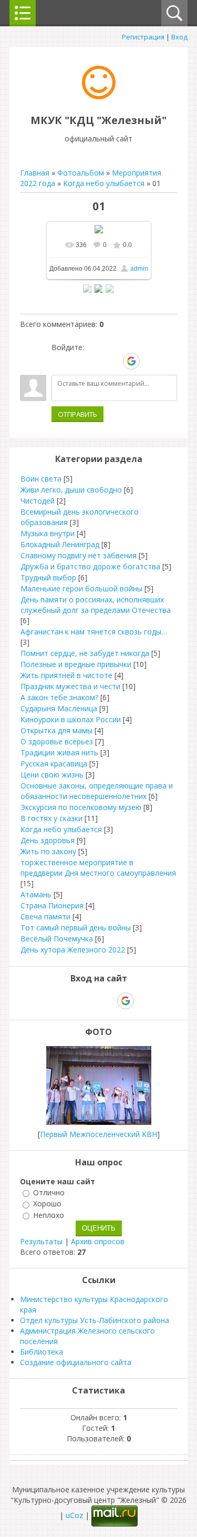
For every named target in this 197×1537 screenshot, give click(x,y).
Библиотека (41, 1352)
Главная (34, 173)
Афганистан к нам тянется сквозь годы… (93, 632)
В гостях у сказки (51, 818)
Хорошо (47, 1204)
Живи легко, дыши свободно (71, 490)
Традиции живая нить (59, 752)
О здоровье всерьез (56, 741)
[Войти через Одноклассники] (150, 361)
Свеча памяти (45, 916)
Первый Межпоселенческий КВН (98, 1134)
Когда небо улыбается (103, 183)
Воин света (40, 479)
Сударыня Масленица (58, 708)
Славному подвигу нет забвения (78, 555)
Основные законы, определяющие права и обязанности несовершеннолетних (96, 791)
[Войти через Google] (131, 361)
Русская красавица (53, 763)
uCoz (74, 1515)
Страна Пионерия (52, 905)
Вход (179, 37)
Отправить (77, 414)
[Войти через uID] (59, 361)
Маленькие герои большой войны (81, 588)
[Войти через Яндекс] (113, 361)
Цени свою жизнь (52, 775)
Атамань (35, 894)
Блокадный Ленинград (59, 544)
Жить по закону (48, 851)
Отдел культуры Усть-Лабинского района (94, 1320)
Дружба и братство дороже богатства (90, 566)
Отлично (49, 1192)
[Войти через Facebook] (95, 361)
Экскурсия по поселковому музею (80, 807)
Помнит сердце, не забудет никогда (84, 653)
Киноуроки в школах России (70, 719)
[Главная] (99, 96)
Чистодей (37, 501)
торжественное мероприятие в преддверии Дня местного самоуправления (98, 867)
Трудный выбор (48, 577)
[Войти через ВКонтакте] (77, 361)
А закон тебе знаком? (59, 697)
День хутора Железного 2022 (72, 950)
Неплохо (48, 1215)
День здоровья (47, 840)
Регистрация (143, 37)
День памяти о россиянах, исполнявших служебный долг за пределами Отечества (95, 605)
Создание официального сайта (75, 1362)
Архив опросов (98, 1241)
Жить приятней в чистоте (66, 675)
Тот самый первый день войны (75, 928)
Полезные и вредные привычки (75, 664)
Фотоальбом (80, 173)
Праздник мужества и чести (70, 686)
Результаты (41, 1241)
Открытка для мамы (56, 730)
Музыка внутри (47, 533)
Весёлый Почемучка (56, 939)
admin (139, 268)
